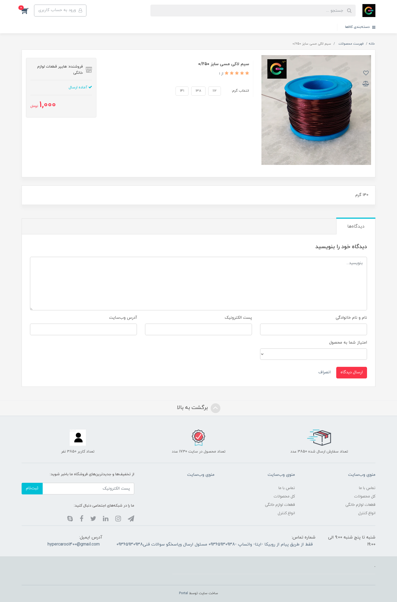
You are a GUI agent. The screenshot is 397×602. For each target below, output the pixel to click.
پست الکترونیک (238, 318)
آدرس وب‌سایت (123, 318)
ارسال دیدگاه (352, 372)
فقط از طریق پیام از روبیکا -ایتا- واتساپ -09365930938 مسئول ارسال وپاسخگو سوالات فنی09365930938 (214, 544)
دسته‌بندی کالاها (358, 27)
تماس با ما (367, 488)
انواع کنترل (366, 513)
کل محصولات (364, 496)
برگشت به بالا (193, 407)
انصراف (324, 372)
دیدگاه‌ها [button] (355, 226)
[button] (28, 10)
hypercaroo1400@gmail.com (74, 544)
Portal (183, 593)
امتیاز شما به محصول (348, 342)
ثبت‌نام (32, 488)
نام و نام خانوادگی (351, 318)
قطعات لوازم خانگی (360, 504)
